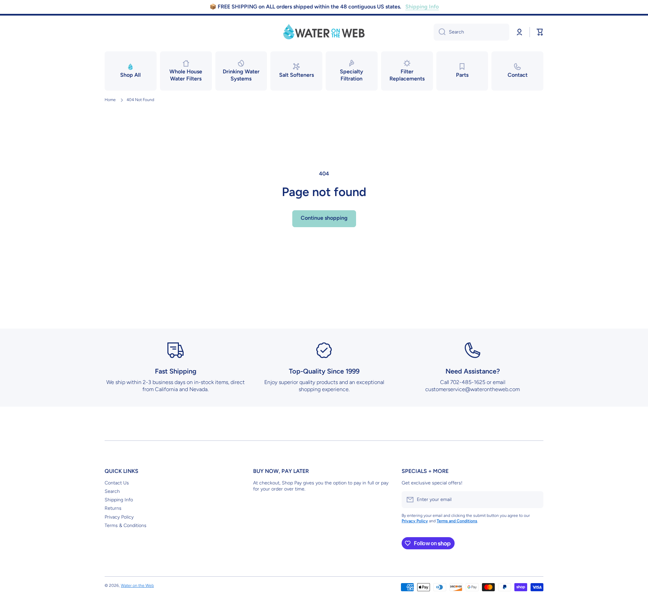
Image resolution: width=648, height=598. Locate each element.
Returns (113, 508)
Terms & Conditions (125, 525)
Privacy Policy (119, 517)
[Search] (440, 32)
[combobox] (471, 32)
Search (112, 491)
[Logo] (324, 32)
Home (110, 99)
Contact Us (117, 483)
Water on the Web (137, 585)
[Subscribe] (534, 499)
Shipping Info (119, 500)
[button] (540, 32)
